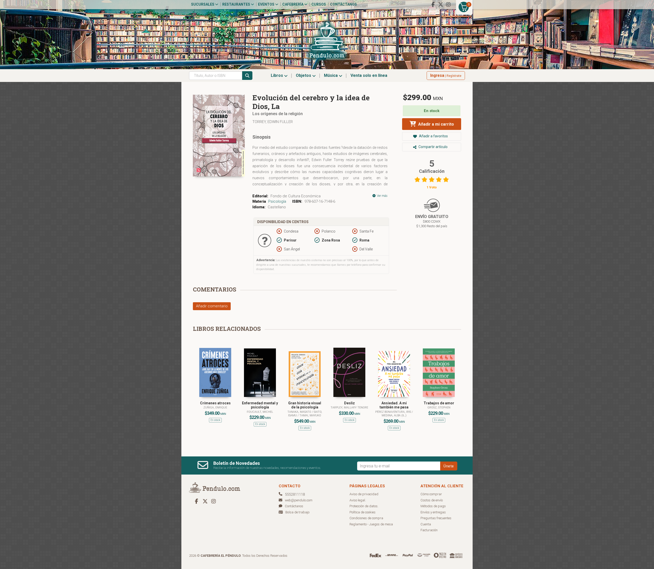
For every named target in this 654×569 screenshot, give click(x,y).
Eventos (266, 4)
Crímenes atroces (215, 403)
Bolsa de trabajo (297, 512)
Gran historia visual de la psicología (304, 405)
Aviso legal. (357, 500)
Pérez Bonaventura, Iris (393, 412)
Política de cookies (362, 512)
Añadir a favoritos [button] (433, 136)
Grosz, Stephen (438, 407)
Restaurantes (236, 4)
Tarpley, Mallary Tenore (349, 407)
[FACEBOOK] (433, 4)
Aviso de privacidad (363, 494)
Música (331, 75)
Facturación (429, 530)
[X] (441, 4)
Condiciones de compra (366, 518)
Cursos (318, 4)
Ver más (382, 196)
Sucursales (203, 4)
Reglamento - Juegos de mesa (371, 524)
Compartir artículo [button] (433, 147)
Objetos (304, 75)
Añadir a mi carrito (435, 124)
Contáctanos (343, 4)
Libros (277, 75)
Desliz (349, 403)
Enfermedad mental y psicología (260, 405)
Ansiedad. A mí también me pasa (394, 405)
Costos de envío (432, 500)
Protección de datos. (363, 506)
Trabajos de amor (439, 403)
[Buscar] (247, 75)
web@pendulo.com (298, 500)
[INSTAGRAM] (448, 4)
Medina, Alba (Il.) (394, 415)
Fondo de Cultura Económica (296, 196)
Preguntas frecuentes (436, 518)
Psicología (277, 201)
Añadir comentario (212, 306)
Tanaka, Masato (299, 412)
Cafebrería (293, 4)
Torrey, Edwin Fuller (272, 121)
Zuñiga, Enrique (215, 407)
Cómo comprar (431, 494)
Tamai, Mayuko (310, 415)
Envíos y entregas (433, 512)
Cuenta (426, 524)
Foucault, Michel (260, 412)
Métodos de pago (433, 506)
